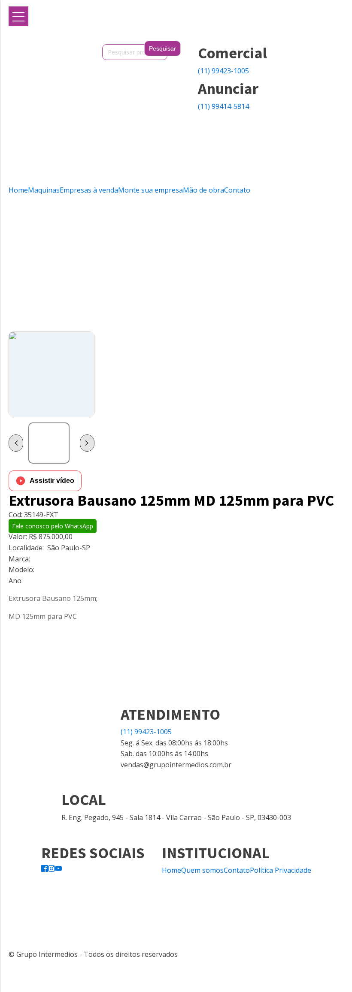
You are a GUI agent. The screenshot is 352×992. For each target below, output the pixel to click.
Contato (237, 190)
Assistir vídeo (52, 480)
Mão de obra (203, 190)
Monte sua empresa (150, 190)
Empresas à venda (89, 190)
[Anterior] (16, 443)
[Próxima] (87, 443)
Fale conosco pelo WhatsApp (52, 526)
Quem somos (202, 870)
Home (18, 190)
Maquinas (44, 190)
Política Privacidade (280, 870)
